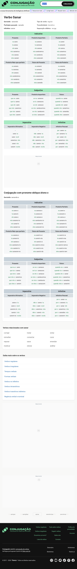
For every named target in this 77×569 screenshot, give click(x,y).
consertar (30, 337)
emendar (53, 341)
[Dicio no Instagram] (51, 560)
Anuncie (72, 533)
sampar (13, 514)
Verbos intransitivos (12, 386)
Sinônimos (50, 551)
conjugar (68, 4)
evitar (52, 333)
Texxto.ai (72, 551)
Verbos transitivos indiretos (14, 391)
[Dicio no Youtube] (55, 560)
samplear (25, 514)
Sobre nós (57, 535)
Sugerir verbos (56, 531)
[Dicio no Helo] (60, 560)
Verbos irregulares (11, 366)
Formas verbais (10, 376)
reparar (6, 341)
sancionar (63, 514)
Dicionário (50, 547)
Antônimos (71, 547)
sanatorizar (49, 514)
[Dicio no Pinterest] (68, 560)
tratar (29, 333)
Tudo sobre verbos (55, 527)
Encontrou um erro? (40, 535)
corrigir (6, 333)
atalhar (52, 346)
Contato (58, 539)
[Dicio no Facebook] (73, 560)
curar (52, 337)
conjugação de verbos (22, 549)
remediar (7, 337)
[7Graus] (14, 560)
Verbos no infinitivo (11, 382)
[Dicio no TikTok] (64, 560)
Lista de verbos (41, 539)
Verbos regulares (10, 361)
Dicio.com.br (26, 551)
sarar (29, 341)
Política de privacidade (71, 528)
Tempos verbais (10, 371)
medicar (7, 346)
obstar (29, 346)
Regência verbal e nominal (14, 397)
